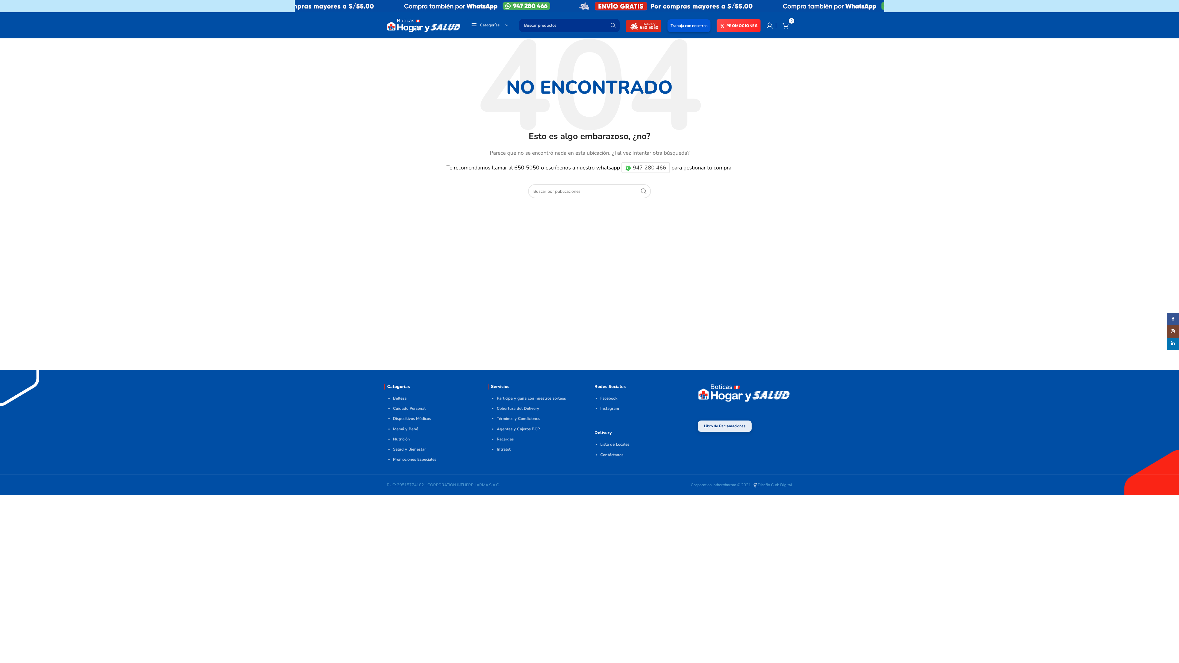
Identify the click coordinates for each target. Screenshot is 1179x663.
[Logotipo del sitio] (424, 24)
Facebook (608, 398)
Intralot (504, 449)
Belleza (400, 398)
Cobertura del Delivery (518, 408)
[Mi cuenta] (770, 25)
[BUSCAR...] (613, 25)
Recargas (505, 439)
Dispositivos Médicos (412, 418)
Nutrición (401, 439)
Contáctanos (611, 455)
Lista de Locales (614, 444)
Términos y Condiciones (518, 418)
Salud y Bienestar (409, 449)
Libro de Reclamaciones (724, 426)
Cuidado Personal (409, 408)
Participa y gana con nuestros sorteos (531, 398)
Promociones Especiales (414, 459)
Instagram (609, 408)
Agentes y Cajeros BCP (518, 429)
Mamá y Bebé (405, 429)
